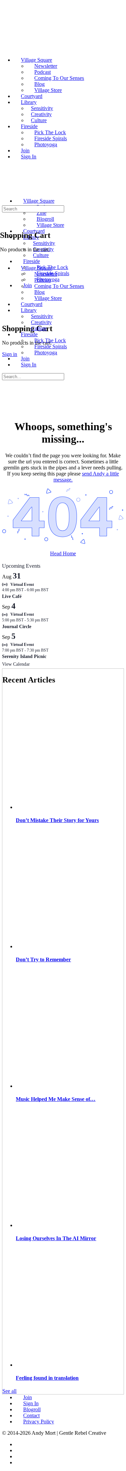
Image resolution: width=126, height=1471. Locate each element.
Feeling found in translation (47, 1378)
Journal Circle (16, 626)
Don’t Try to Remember (43, 959)
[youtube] (19, 1462)
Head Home (63, 553)
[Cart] (5, 314)
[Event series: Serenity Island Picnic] (51, 650)
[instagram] (19, 1450)
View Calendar (16, 664)
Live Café (12, 596)
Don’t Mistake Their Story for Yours (57, 820)
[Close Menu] (3, 256)
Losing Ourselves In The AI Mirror (56, 1238)
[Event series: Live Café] (51, 590)
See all (9, 1391)
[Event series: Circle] (51, 620)
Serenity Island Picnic (24, 656)
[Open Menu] (3, 188)
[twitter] (19, 1456)
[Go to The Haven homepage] (49, 189)
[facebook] (19, 1444)
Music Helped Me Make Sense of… (55, 1099)
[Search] (5, 308)
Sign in (9, 354)
